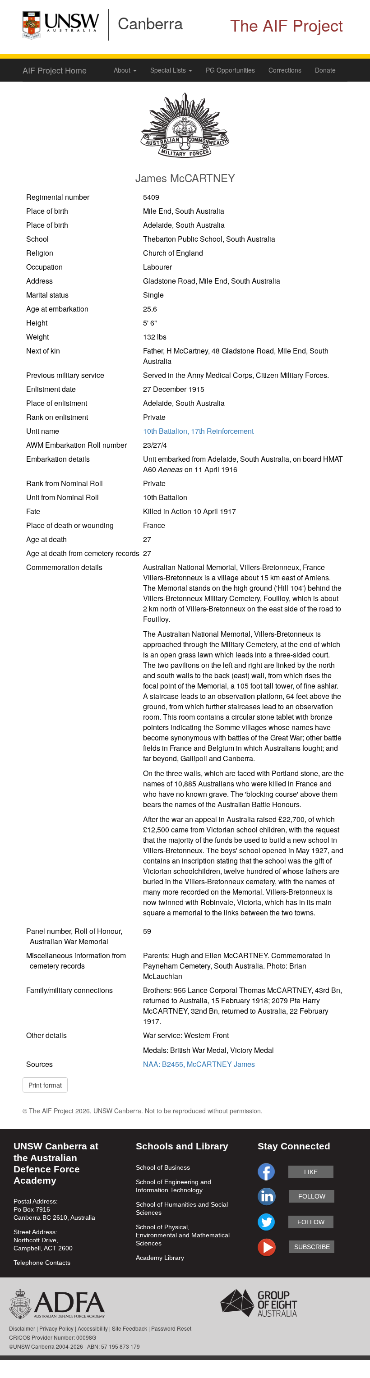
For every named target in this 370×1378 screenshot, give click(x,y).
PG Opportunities (230, 69)
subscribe (312, 1246)
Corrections (284, 69)
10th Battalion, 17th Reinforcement (198, 431)
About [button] (123, 69)
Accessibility (93, 1328)
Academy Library (160, 1257)
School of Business (163, 1167)
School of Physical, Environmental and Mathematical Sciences (183, 1235)
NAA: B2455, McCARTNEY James (199, 1064)
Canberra (150, 22)
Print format (45, 1084)
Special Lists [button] (169, 69)
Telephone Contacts (42, 1262)
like (311, 1172)
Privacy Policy (56, 1328)
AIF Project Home (55, 70)
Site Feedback (129, 1328)
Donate (325, 69)
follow (311, 1196)
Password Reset (171, 1328)
